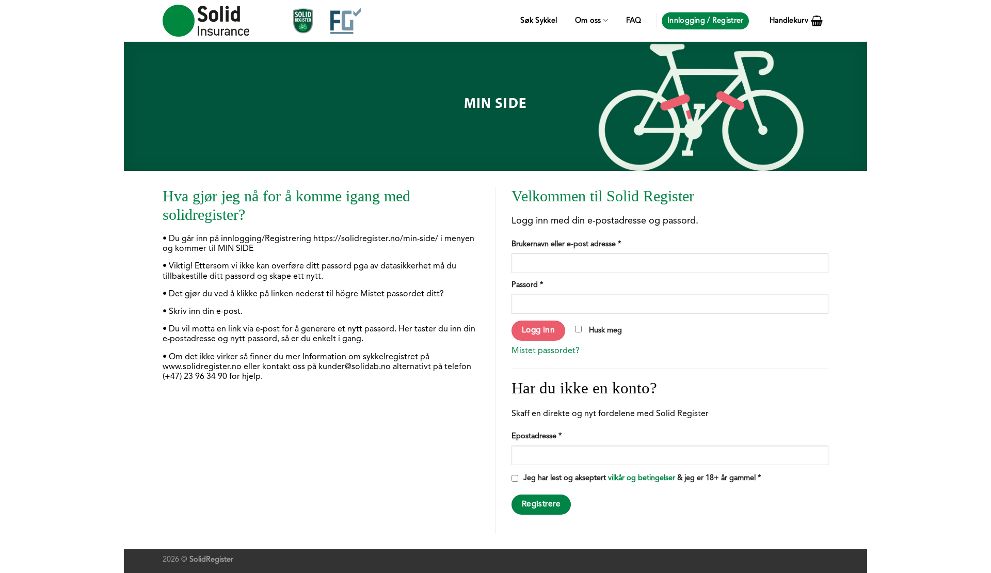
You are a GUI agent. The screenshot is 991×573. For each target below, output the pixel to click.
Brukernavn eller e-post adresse (566, 244)
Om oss (588, 21)
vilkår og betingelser (641, 478)
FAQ (634, 21)
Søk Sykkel (538, 21)
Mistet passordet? (546, 351)
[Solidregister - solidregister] (206, 21)
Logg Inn (538, 330)
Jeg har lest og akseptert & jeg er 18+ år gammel (642, 478)
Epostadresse (537, 436)
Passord (527, 285)
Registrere (541, 504)
